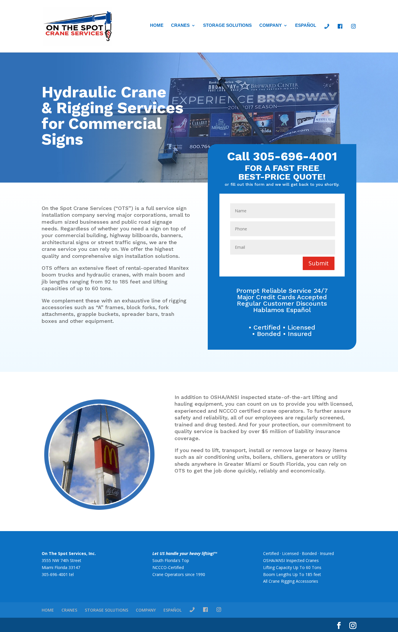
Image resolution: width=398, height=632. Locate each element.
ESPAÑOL (305, 25)
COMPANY (270, 25)
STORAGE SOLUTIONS (227, 25)
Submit (319, 263)
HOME (156, 25)
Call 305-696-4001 (282, 156)
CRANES (180, 25)
